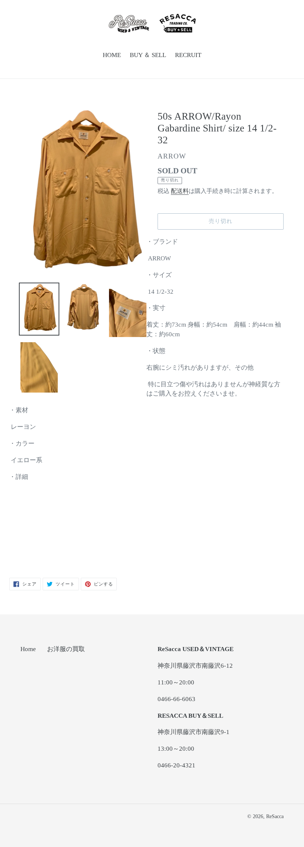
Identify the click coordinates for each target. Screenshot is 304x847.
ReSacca (275, 816)
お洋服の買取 (66, 649)
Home (28, 649)
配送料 (180, 191)
